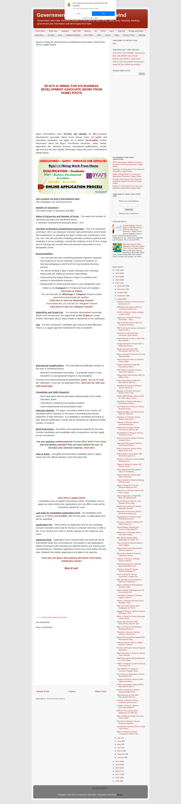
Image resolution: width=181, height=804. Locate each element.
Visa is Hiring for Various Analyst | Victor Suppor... (130, 544)
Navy (112, 31)
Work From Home (59, 617)
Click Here (89, 448)
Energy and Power (136, 31)
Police (116, 35)
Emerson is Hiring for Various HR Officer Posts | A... (129, 523)
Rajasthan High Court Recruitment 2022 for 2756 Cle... (130, 413)
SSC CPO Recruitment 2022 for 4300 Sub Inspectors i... (129, 581)
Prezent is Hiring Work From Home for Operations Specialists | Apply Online (127, 187)
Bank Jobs (53, 31)
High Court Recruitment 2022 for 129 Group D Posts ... (129, 444)
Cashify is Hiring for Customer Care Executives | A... (130, 303)
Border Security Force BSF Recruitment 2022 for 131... (128, 350)
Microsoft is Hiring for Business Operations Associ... (129, 554)
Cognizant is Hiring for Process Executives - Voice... (129, 318)
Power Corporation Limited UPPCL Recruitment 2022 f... (130, 686)
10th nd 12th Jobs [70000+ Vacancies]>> (128, 62)
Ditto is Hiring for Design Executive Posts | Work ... (130, 717)
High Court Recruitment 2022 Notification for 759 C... (128, 607)
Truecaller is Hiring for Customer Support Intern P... (129, 596)
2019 (117, 768)
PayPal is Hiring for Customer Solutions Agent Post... (128, 691)
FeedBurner (134, 213)
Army (60, 35)
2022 (117, 283)
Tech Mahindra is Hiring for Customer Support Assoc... (128, 670)
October (120, 292)
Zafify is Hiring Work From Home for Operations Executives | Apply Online (127, 175)
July (119, 738)
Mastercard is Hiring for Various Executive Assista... (129, 533)
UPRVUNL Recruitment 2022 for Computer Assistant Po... (129, 308)
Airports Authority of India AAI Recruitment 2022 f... (128, 366)
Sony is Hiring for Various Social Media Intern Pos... (129, 449)
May (119, 744)
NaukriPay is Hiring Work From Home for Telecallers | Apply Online (128, 170)
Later (78, 14)
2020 (117, 765)
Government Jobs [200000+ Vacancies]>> (129, 53)
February (121, 754)
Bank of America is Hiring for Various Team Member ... (131, 654)
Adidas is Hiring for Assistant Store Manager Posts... (130, 602)
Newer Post (43, 691)
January (120, 757)
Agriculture (39, 35)
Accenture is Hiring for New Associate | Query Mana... (128, 334)
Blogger (120, 795)
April (119, 748)
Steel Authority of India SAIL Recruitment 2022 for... (127, 696)
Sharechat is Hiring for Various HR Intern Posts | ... (130, 491)
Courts (108, 35)
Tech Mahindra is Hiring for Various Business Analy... (130, 408)
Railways (65, 31)
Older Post (100, 691)
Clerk (99, 35)
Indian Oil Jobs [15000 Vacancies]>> (127, 65)
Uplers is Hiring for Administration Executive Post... (130, 586)
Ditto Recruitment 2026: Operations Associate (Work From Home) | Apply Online (133, 246)
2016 (117, 778)
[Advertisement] (71, 65)
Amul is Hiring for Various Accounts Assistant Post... (130, 439)
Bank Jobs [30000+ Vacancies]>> (126, 56)
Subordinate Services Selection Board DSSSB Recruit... (129, 565)
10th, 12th (77, 31)
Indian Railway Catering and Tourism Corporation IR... (128, 528)
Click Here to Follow (71, 291)
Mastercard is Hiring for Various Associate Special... (129, 507)
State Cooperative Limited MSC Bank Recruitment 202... (129, 497)
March (120, 751)
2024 (117, 277)
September (121, 296)
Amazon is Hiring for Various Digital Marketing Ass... (130, 460)
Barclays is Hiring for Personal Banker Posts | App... (128, 392)
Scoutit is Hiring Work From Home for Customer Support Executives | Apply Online (127, 181)
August (120, 299)
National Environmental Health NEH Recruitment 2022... (131, 638)
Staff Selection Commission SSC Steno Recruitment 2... (129, 455)
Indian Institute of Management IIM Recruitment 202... (130, 591)
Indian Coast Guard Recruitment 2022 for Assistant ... (129, 549)
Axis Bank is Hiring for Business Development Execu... (129, 402)
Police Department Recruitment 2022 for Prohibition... (129, 470)
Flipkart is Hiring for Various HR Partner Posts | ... (129, 465)
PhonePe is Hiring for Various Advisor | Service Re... (128, 633)
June (119, 741)
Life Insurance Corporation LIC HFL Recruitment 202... (131, 675)
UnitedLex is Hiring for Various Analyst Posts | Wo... (128, 418)
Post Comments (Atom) (55, 699)
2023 (117, 280)
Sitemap (142, 35)
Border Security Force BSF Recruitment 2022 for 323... (128, 623)
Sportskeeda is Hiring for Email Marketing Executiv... (129, 518)
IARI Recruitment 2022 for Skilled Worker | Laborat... (130, 644)
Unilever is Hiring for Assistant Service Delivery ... (128, 560)
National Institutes (73, 35)
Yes (103, 14)
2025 (117, 273)
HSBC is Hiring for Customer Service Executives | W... (131, 665)
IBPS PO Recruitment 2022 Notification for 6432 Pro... (128, 712)
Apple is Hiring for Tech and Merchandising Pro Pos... (127, 486)
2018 (117, 771)
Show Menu (40, 31)
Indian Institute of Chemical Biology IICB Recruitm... (130, 481)
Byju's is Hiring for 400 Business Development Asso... (129, 628)
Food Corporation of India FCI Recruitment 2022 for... (128, 381)
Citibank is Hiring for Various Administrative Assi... (128, 423)
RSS (114, 44)
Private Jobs (47, 617)
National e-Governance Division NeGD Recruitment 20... (129, 512)
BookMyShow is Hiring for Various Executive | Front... (130, 434)
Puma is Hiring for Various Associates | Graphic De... (128, 575)
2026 (117, 270)
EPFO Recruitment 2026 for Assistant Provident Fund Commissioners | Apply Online (128, 164)
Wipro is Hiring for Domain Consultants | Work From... (128, 733)
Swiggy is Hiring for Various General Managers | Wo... (131, 612)
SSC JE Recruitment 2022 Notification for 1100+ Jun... (128, 539)
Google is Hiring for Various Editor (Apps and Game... (130, 680)
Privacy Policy (129, 35)
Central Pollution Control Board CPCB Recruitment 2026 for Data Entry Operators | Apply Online (133, 228)
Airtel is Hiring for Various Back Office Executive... (129, 476)
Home (72, 691)
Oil (96, 31)
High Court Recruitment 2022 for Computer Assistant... (129, 324)
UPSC (103, 31)
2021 (117, 761)
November (121, 289)
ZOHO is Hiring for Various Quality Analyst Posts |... (130, 313)
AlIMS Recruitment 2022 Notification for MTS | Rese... (131, 659)
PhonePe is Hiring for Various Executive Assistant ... (128, 722)
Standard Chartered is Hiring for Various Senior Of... (129, 387)
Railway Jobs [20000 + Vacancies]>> (127, 59)
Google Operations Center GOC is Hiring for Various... (130, 345)
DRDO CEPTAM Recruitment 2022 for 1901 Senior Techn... (130, 397)
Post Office (88, 35)
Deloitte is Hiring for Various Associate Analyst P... (127, 706)
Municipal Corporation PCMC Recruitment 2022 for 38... (128, 429)
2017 (117, 774)
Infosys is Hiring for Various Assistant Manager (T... (127, 570)
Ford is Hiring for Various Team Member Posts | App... (129, 502)
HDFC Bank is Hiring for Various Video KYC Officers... (129, 371)
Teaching (121, 31)
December (121, 286)
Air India (51, 35)
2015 (117, 781)
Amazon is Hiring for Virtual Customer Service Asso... (127, 701)
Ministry (87, 31)
